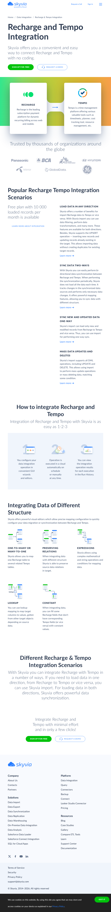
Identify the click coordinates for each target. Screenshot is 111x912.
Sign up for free (38, 739)
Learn (63, 839)
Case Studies (67, 825)
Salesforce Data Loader (19, 834)
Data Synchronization (19, 811)
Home (10, 17)
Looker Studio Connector (73, 803)
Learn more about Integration (28, 226)
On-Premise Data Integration (22, 825)
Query (64, 785)
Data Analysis (15, 830)
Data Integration (24, 17)
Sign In (90, 4)
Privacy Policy (15, 877)
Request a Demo (54, 67)
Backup (64, 794)
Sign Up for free (20, 67)
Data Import (14, 802)
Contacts (12, 785)
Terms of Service (16, 868)
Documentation (69, 848)
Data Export (14, 807)
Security (12, 872)
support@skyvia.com (18, 882)
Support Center (69, 844)
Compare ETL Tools (70, 834)
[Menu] (100, 4)
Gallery (64, 830)
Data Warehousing (17, 821)
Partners (12, 790)
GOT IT (102, 899)
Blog (63, 821)
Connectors (67, 790)
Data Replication (16, 816)
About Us (12, 780)
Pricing (64, 808)
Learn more (65, 256)
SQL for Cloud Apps (18, 844)
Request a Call (76, 4)
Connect (65, 799)
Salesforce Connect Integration (23, 839)
